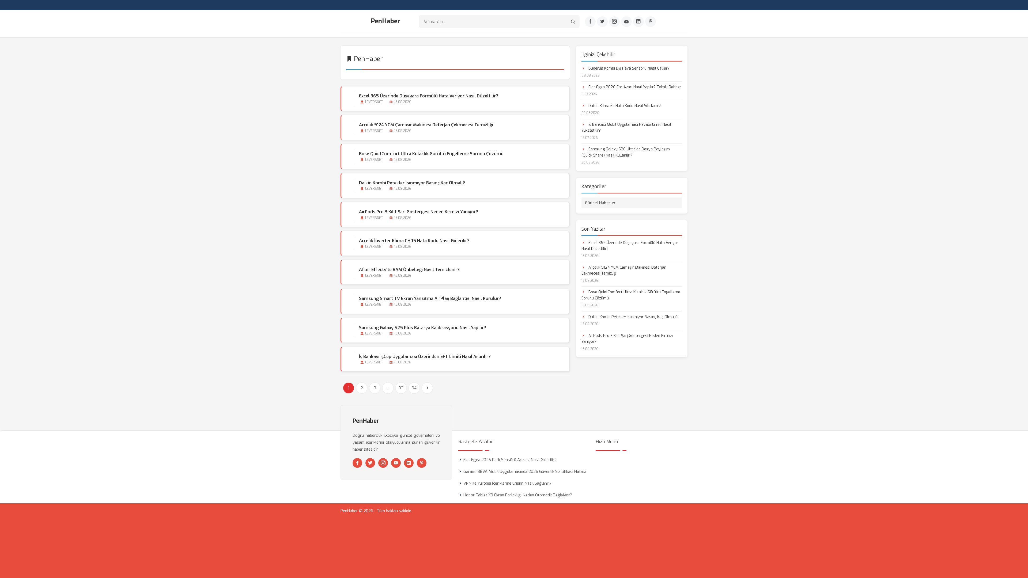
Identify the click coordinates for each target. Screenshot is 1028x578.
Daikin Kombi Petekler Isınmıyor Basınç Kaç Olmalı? (412, 183)
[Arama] (573, 22)
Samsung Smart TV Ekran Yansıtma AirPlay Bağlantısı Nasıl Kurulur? (430, 298)
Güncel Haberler (600, 203)
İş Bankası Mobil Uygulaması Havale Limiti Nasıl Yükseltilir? (626, 127)
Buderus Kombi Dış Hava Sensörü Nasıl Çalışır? (628, 68)
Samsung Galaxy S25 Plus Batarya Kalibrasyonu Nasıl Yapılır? (422, 327)
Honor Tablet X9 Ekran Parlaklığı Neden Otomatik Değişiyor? (517, 495)
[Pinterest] (650, 21)
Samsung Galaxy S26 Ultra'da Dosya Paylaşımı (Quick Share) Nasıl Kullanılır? (626, 152)
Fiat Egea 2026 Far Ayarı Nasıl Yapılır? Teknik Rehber (634, 87)
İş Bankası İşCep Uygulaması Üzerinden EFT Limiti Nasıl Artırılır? (425, 356)
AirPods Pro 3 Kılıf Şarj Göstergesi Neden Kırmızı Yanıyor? (418, 212)
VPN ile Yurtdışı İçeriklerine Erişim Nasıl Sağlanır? (507, 483)
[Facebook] (590, 21)
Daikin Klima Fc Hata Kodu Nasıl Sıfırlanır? (624, 105)
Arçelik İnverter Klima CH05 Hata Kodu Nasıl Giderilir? (414, 241)
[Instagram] (614, 21)
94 (414, 388)
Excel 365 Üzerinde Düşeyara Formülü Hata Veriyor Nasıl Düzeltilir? (428, 96)
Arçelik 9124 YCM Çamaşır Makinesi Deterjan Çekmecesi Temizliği (426, 125)
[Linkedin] (638, 21)
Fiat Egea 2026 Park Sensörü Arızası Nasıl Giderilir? (510, 459)
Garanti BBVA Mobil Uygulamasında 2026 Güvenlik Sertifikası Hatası (524, 471)
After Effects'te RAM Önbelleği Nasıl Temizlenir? (409, 269)
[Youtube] (626, 21)
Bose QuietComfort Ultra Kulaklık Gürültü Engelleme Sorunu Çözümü (431, 154)
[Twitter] (602, 21)
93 (401, 388)
